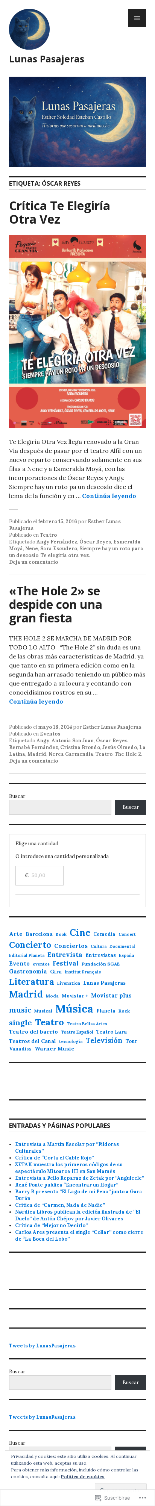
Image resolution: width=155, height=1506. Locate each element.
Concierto (30, 944)
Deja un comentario (33, 562)
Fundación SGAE (101, 964)
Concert (127, 934)
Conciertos (71, 945)
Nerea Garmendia (71, 754)
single (20, 1022)
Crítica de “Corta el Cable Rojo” (54, 1158)
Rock (124, 1011)
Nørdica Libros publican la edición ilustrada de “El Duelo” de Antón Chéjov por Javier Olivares (77, 1215)
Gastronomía (28, 971)
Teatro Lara (111, 1032)
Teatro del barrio (33, 1031)
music (20, 1009)
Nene (31, 548)
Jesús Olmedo (119, 747)
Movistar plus (111, 995)
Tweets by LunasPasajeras (42, 1346)
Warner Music (54, 1048)
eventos (41, 964)
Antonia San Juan (73, 740)
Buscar (17, 796)
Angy (42, 740)
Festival (66, 963)
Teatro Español (77, 1032)
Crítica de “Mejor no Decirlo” (51, 1225)
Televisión (104, 1040)
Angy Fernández (56, 542)
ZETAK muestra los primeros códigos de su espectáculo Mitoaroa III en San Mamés (69, 1168)
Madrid (36, 754)
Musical (43, 1011)
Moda (52, 996)
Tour (131, 1041)
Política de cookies (83, 1476)
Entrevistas (100, 955)
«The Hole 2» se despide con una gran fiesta (55, 604)
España (126, 955)
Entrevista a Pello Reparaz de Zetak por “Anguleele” (79, 1178)
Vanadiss (20, 1049)
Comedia (104, 934)
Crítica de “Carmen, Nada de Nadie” (60, 1205)
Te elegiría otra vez (65, 555)
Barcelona (39, 934)
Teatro (48, 535)
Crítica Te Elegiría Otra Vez (59, 212)
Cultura (98, 946)
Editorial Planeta (26, 955)
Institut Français (83, 972)
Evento (19, 963)
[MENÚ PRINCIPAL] (137, 18)
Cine (80, 932)
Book (61, 934)
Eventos (50, 734)
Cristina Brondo (80, 747)
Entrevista (64, 955)
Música (74, 1008)
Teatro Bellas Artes (87, 1023)
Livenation (68, 983)
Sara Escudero (58, 548)
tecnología (71, 1041)
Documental (122, 946)
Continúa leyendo (109, 495)
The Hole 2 (128, 754)
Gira (56, 971)
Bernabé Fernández (33, 747)
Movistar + (75, 996)
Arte (16, 933)
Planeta (105, 1011)
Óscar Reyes (95, 542)
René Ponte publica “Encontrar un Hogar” (66, 1185)
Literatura (31, 981)
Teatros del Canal (32, 1041)
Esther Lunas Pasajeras (112, 727)
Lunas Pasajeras (46, 58)
